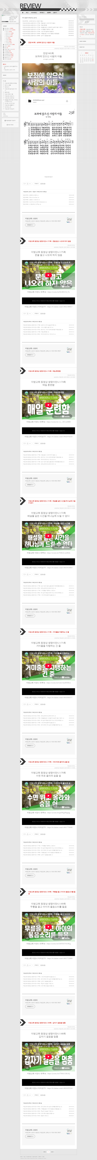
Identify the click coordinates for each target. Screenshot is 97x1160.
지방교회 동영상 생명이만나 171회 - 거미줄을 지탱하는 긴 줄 (37, 29)
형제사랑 (7, 92)
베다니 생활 (8, 85)
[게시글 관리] (30, 183)
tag (24, 1156)
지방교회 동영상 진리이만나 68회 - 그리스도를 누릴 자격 (37, 327)
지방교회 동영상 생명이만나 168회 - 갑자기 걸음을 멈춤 (36, 35)
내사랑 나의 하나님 (9, 103)
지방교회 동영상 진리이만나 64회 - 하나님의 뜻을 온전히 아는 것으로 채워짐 (42, 592)
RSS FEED (10, 125)
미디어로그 (34, 12)
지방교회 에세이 (89, 29)
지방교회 (82, 29)
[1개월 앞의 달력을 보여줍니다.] (81, 53)
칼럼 (7, 38)
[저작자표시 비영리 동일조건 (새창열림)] (42, 183)
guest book (35, 1156)
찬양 (81, 31)
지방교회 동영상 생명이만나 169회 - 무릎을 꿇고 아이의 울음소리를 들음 (40, 33)
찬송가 (8, 31)
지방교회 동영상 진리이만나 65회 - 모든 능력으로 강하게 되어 (38, 464)
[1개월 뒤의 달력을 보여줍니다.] (91, 53)
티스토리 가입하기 (10, 120)
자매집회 (8, 36)
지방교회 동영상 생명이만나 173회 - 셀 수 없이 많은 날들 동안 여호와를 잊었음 (43, 461)
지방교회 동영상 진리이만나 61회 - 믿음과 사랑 (35, 1115)
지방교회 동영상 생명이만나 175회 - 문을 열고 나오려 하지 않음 (38, 23)
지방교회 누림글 (83, 32)
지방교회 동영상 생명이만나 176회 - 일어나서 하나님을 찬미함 (38, 325)
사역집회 (8, 42)
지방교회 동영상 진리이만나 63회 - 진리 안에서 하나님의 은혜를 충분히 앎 (41, 725)
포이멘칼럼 (8, 52)
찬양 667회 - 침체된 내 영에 (30, 195)
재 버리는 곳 (8, 107)
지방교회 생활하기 (9, 105)
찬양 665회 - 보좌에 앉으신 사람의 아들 (32, 21)
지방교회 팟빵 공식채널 (11, 83)
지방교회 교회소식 (9, 96)
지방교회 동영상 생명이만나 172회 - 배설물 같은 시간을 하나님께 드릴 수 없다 (42, 27)
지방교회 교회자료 (9, 98)
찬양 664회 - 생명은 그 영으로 (30, 199)
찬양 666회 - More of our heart (30, 197)
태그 (27, 12)
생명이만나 (9, 33)
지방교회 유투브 (9, 44)
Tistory (44, 1158)
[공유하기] (27, 183)
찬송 (6, 47)
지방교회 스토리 (9, 29)
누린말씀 (7, 50)
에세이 (8, 41)
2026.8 (86, 53)
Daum (36, 1158)
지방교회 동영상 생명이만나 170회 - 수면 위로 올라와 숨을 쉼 (38, 31)
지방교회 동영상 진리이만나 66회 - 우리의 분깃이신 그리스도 (38, 334)
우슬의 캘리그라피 (9, 49)
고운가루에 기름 (9, 94)
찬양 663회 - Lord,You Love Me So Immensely (34, 202)
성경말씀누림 (8, 54)
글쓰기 (55, 12)
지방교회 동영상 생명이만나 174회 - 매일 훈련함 (34, 25)
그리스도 (87, 34)
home (21, 1156)
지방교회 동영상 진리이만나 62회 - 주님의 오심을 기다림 (37, 983)
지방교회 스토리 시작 (9, 69)
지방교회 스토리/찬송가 (69, 46)
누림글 (8, 39)
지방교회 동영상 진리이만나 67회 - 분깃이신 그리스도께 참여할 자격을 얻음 (42, 329)
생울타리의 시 (8, 57)
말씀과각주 (9, 34)
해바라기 (7, 87)
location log (29, 1156)
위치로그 (42, 12)
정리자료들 (7, 59)
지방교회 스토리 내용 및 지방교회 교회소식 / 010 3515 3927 (43, 221)
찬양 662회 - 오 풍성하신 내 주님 (31, 204)
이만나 (7, 46)
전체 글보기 (8, 28)
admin (40, 1156)
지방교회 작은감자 (9, 109)
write (43, 1156)
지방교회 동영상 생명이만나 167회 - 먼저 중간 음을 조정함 (37, 985)
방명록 (49, 12)
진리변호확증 (8, 55)
